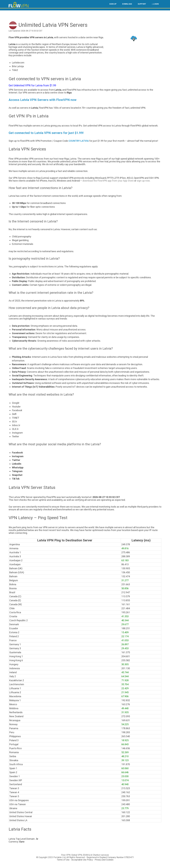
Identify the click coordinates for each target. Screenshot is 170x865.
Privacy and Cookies (104, 859)
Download (127, 4)
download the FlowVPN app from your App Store (108, 180)
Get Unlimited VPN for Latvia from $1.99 (32, 85)
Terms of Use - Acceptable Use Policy (75, 859)
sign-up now (143, 180)
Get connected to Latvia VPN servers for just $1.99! (46, 133)
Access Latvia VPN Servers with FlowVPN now (42, 100)
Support (142, 4)
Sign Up (112, 4)
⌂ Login (155, 4)
